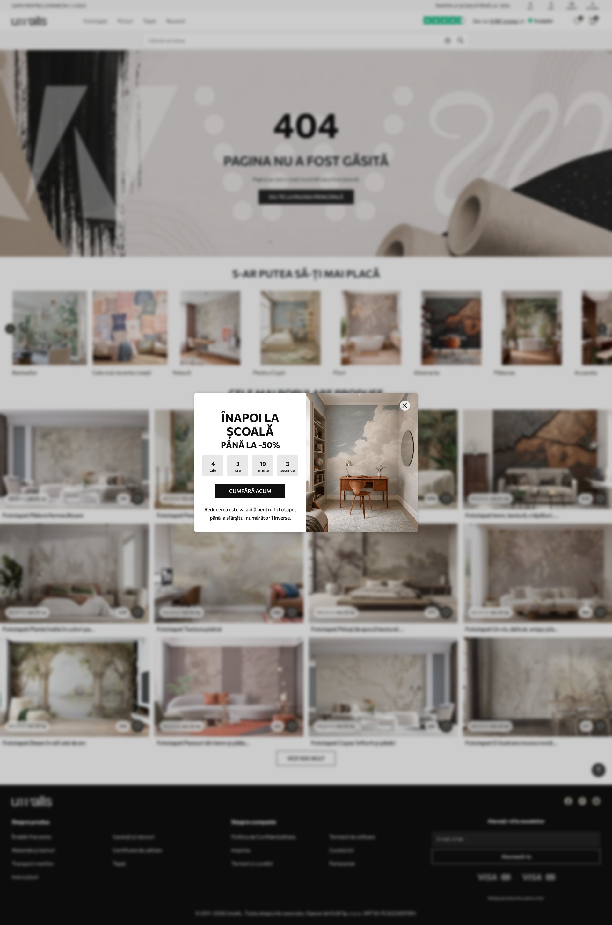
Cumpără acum (250, 491)
